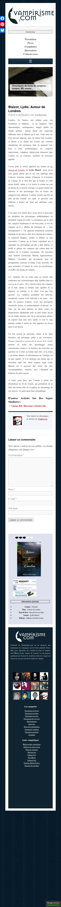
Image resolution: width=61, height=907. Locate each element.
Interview (31, 724)
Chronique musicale (31, 732)
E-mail (12, 498)
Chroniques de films (31, 713)
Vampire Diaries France (32, 763)
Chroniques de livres (32, 711)
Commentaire (16, 455)
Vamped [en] (31, 760)
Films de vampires (31, 749)
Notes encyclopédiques (32, 727)
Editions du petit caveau (32, 747)
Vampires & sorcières (31, 765)
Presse (30, 42)
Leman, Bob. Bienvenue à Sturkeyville (28, 405)
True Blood (32, 757)
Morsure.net (32, 752)
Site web (12, 508)
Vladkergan (41, 114)
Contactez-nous (30, 54)
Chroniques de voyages (32, 719)
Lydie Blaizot (34, 615)
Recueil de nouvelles (37, 612)
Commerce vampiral (32, 729)
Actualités (31, 735)
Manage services (53, 903)
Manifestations (32, 721)
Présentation (30, 39)
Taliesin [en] (32, 755)
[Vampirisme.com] (31, 23)
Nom (11, 489)
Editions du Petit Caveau (34, 618)
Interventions (31, 50)
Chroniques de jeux (31, 716)
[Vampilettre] (30, 46)
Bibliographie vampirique (32, 744)
